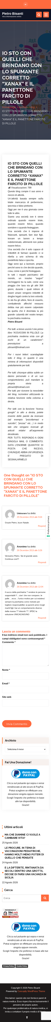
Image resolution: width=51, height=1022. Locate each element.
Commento (8, 642)
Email (5, 683)
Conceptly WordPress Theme (31, 991)
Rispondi (42, 526)
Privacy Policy (8, 966)
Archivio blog (27, 107)
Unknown (22, 513)
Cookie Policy (22, 966)
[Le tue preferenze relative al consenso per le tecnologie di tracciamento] (48, 526)
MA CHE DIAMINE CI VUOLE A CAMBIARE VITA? (22, 836)
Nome (6, 670)
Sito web (6, 697)
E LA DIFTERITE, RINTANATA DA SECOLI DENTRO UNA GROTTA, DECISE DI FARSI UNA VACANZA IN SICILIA (25, 872)
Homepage (9, 107)
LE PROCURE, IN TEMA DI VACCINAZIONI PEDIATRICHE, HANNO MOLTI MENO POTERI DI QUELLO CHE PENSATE (24, 852)
